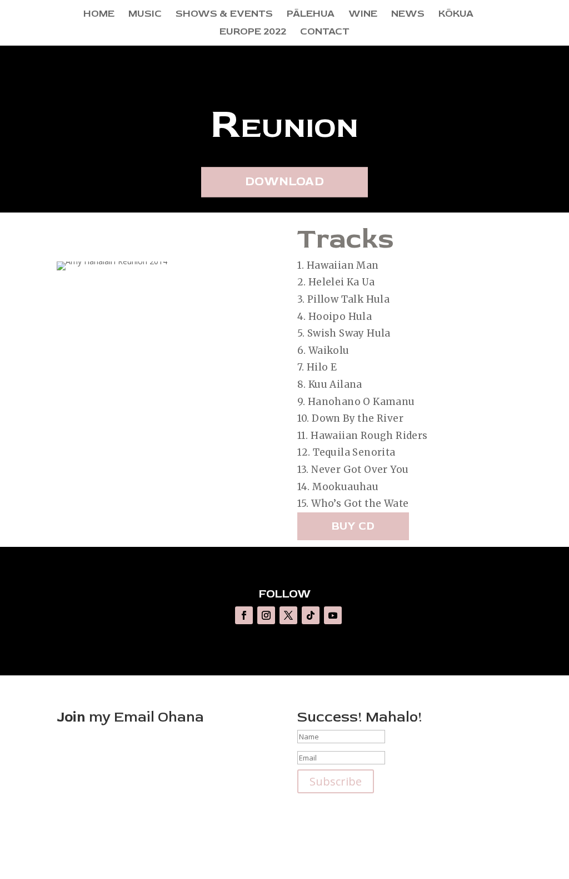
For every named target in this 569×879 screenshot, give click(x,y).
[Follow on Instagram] (266, 615)
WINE (362, 15)
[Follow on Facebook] (244, 615)
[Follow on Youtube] (333, 615)
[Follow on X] (288, 615)
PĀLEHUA (311, 15)
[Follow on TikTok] (311, 615)
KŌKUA (455, 15)
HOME (98, 15)
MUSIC (145, 15)
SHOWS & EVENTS (224, 15)
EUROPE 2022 (252, 33)
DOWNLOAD (284, 182)
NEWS (408, 15)
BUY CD (353, 526)
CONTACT (325, 33)
